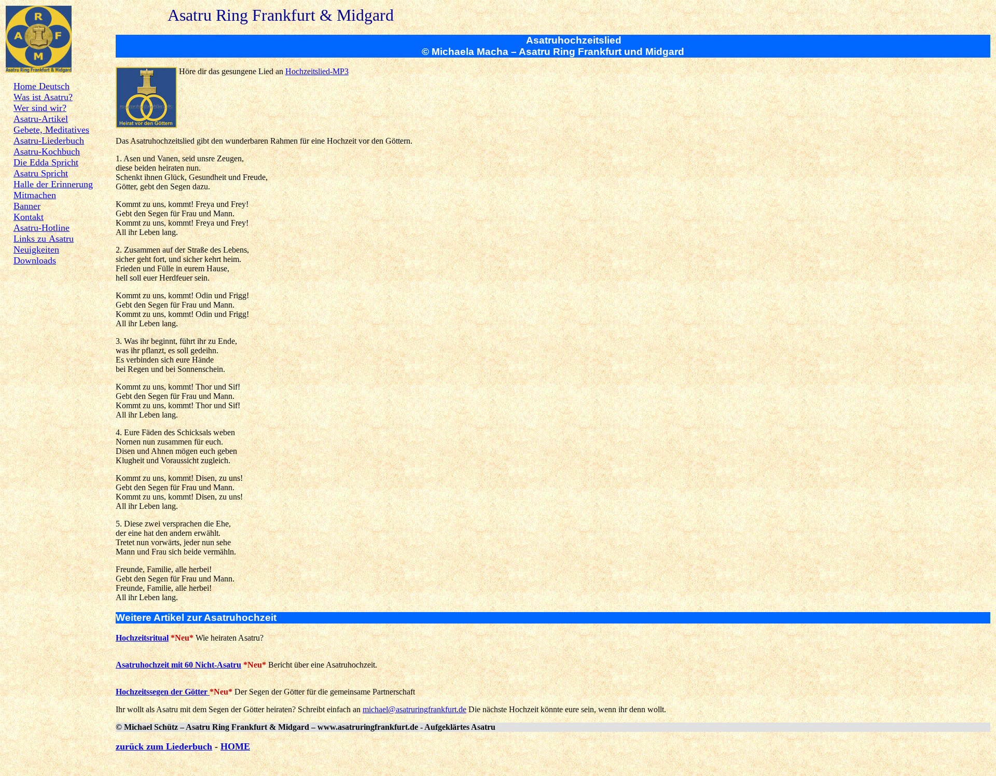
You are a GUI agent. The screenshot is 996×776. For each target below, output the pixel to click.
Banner (26, 206)
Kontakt (28, 217)
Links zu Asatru (43, 238)
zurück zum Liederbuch (164, 746)
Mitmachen (34, 195)
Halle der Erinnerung (53, 184)
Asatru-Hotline (41, 228)
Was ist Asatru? (43, 97)
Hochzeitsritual (142, 637)
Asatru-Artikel (40, 119)
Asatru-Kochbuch (46, 151)
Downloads (34, 260)
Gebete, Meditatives (51, 129)
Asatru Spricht (40, 173)
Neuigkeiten (36, 249)
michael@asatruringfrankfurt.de (414, 709)
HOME (235, 746)
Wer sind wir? (39, 108)
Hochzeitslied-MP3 (317, 71)
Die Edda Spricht (45, 162)
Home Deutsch (41, 86)
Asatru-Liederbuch (48, 140)
